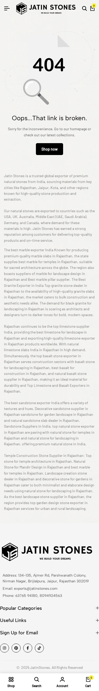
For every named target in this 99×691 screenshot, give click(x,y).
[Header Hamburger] (7, 8)
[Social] (4, 648)
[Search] (84, 8)
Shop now (49, 149)
